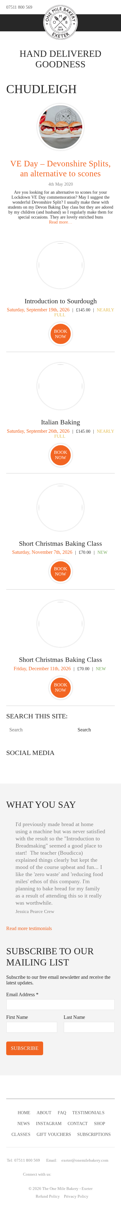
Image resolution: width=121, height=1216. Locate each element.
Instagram (48, 1123)
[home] (60, 22)
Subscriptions (94, 1134)
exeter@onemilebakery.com (84, 1160)
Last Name (74, 1017)
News (23, 1123)
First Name (17, 1017)
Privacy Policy (76, 1196)
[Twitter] (81, 7)
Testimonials (88, 1112)
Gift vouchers (54, 1134)
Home (24, 1112)
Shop (99, 1123)
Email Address (22, 994)
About (44, 1112)
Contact (78, 1123)
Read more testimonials (29, 928)
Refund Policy (48, 1196)
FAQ (62, 1112)
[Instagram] (100, 7)
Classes (20, 1134)
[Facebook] (91, 7)
